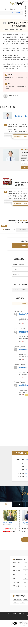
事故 (17, 29)
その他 (22, 602)
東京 (25, 566)
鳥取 (26, 473)
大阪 (26, 469)
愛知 (26, 466)
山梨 (25, 570)
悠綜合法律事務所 (7, 522)
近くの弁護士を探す (10, 9)
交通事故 (6, 29)
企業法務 (16, 602)
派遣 (21, 29)
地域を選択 (7, 229)
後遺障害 (12, 29)
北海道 (25, 562)
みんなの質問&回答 (22, 9)
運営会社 (15, 613)
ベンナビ (12, 12)
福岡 (26, 476)
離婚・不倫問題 (17, 599)
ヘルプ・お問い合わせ (7, 613)
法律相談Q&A (19, 12)
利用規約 (20, 613)
